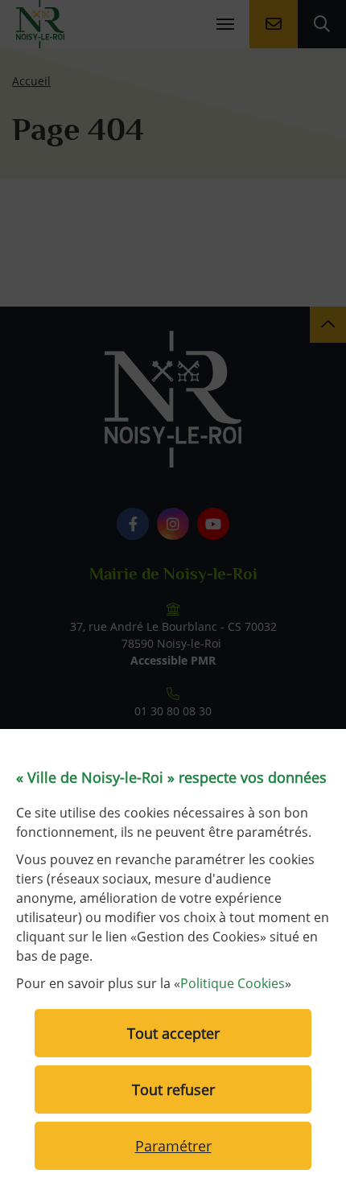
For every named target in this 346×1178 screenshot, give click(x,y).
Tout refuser (173, 1089)
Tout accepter (173, 1033)
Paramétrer (173, 1145)
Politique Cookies (232, 983)
